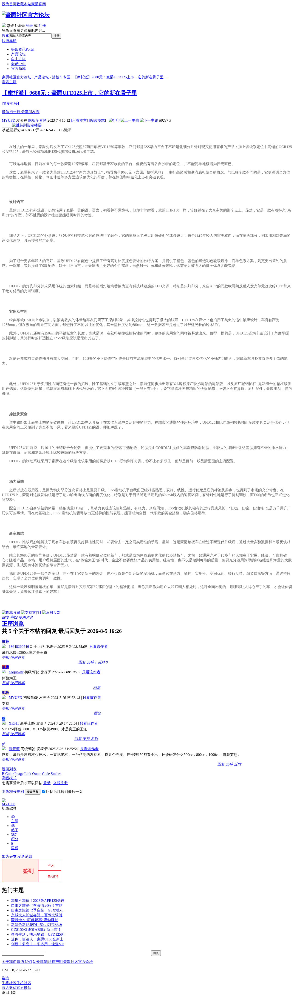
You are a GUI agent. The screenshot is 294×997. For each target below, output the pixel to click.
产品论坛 (18, 54)
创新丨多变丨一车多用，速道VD (37, 944)
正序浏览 (13, 624)
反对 (57, 612)
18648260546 (19, 646)
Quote (36, 774)
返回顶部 (9, 992)
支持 (36, 612)
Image (18, 774)
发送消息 (24, 856)
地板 (5, 692)
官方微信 (16, 988)
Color (9, 774)
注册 (42, 26)
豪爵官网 (38, 4)
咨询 (5, 978)
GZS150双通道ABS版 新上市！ (36, 929)
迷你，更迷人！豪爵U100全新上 (37, 939)
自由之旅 (18, 59)
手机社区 (16, 983)
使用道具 (25, 617)
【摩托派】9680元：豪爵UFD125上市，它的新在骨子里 (69, 93)
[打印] (114, 120)
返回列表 (9, 769)
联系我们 (24, 962)
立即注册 (60, 783)
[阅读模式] (97, 120)
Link (27, 774)
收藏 (16, 612)
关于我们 (9, 962)
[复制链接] (10, 103)
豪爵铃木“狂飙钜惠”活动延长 (34, 920)
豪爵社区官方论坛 (16, 77)
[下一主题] (149, 120)
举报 (13, 617)
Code (46, 774)
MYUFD (8, 120)
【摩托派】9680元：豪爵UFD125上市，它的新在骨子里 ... (120, 77)
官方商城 (18, 69)
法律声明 (55, 962)
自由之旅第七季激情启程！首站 (36, 905)
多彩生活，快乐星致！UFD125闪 (38, 934)
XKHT (14, 723)
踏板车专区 (61, 77)
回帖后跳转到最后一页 (64, 792)
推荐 (5, 641)
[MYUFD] (4, 801)
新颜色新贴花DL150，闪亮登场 (36, 925)
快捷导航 (9, 41)
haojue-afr (16, 672)
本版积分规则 (13, 792)
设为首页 (9, 4)
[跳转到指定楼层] (27, 125)
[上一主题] (130, 120)
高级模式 (9, 778)
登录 (29, 26)
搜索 (5, 35)
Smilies (56, 774)
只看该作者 (98, 646)
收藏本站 (24, 4)
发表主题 (9, 82)
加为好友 (9, 856)
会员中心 (18, 64)
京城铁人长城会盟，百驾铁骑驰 (36, 915)
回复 (5, 617)
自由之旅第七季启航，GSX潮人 (37, 910)
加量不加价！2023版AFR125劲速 (37, 901)
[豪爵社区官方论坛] (26, 15)
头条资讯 (22, 49)
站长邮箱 (40, 962)
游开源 (14, 749)
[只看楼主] (79, 120)
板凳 (5, 667)
